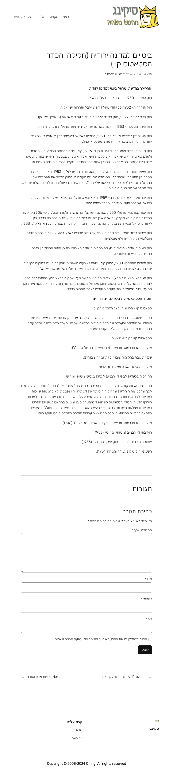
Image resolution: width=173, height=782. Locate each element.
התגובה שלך (141, 530)
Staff (121, 74)
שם (148, 579)
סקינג (154, 728)
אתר (149, 619)
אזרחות (109, 74)
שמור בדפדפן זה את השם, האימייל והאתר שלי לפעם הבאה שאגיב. (100, 639)
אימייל (146, 599)
